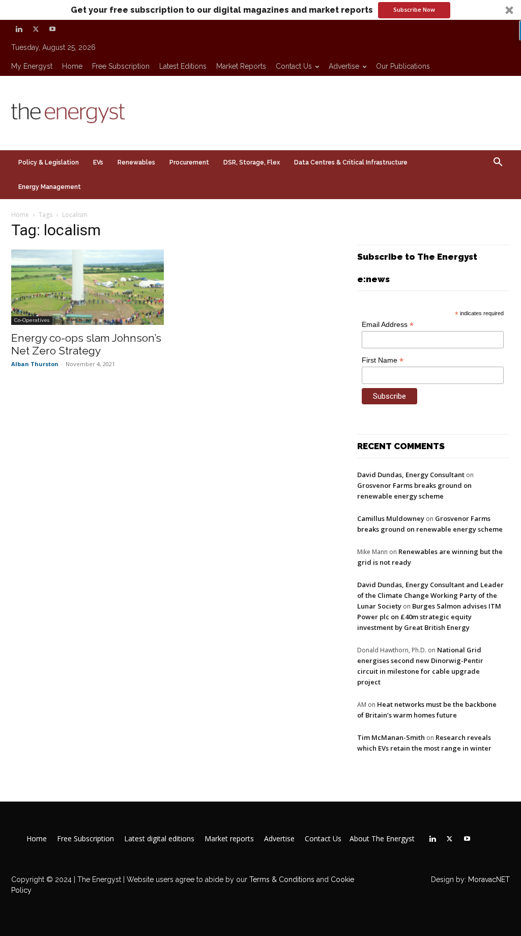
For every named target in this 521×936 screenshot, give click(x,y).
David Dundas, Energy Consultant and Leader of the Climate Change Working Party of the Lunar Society (430, 595)
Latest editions (183, 66)
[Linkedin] (18, 29)
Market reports (241, 66)
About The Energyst (382, 838)
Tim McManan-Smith (391, 737)
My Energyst (31, 66)
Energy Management (49, 186)
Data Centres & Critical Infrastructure (351, 162)
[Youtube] (52, 29)
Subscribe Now (414, 9)
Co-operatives (31, 320)
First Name (382, 360)
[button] (260, 10)
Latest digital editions (159, 838)
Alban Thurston (35, 364)
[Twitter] (35, 29)
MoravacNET (489, 879)
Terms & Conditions (280, 879)
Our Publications (403, 66)
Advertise (344, 66)
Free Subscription (121, 66)
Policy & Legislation (48, 162)
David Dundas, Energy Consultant (411, 474)
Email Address (388, 324)
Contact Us (294, 66)
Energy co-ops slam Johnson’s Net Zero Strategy (86, 344)
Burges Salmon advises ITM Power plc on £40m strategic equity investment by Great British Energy (429, 616)
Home (72, 66)
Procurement (189, 162)
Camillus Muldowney (390, 518)
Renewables (136, 162)
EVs (98, 162)
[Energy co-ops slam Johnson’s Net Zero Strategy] (87, 287)
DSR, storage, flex (251, 162)
